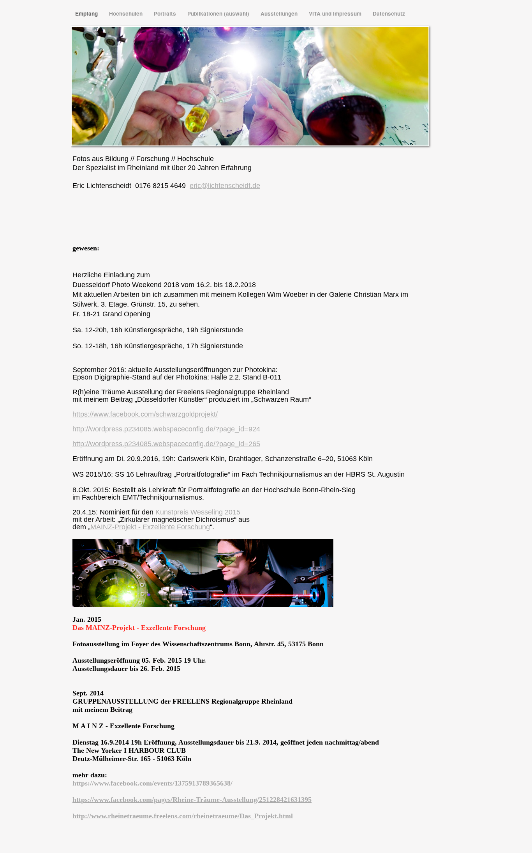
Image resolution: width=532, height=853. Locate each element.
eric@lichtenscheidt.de (225, 186)
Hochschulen (126, 13)
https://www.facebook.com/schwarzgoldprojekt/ (145, 414)
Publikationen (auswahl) (219, 13)
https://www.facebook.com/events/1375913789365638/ (152, 783)
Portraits (166, 13)
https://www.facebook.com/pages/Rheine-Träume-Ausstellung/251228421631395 (192, 799)
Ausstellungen (280, 13)
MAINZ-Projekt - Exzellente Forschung (150, 527)
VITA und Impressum (336, 13)
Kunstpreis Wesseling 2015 (197, 512)
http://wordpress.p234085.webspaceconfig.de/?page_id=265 (166, 444)
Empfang (87, 13)
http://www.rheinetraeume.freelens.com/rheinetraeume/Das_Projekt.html (182, 816)
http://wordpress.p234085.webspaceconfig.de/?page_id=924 (166, 429)
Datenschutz (389, 13)
